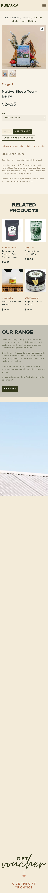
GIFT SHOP (12, 17)
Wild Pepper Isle (9, 247)
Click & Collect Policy (35, 146)
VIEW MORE (10, 389)
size (3, 113)
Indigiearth (30, 247)
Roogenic (8, 84)
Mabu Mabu (7, 298)
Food (26, 17)
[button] (42, 29)
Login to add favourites (18, 138)
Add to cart (22, 131)
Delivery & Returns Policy (13, 146)
